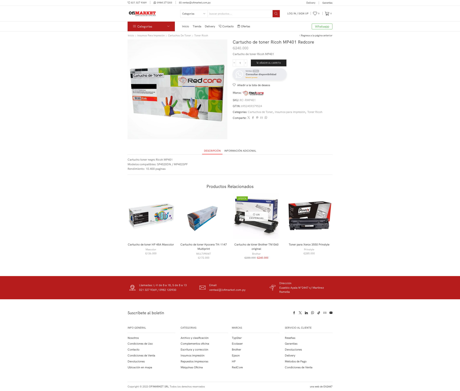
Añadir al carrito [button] (152, 234)
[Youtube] (331, 312)
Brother (256, 253)
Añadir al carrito (270, 63)
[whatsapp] (265, 117)
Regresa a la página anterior (316, 35)
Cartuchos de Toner (179, 35)
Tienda (197, 26)
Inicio (185, 26)
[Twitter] (249, 117)
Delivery (310, 2)
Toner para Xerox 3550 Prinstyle (309, 244)
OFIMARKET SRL (159, 386)
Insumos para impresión (151, 35)
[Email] (324, 312)
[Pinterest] (257, 117)
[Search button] (276, 13)
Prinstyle (309, 249)
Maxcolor (151, 249)
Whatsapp (322, 26)
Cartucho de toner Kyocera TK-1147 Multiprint (203, 247)
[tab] (212, 150)
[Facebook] (253, 117)
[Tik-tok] (318, 312)
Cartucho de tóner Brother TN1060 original (256, 247)
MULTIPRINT (203, 253)
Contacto (228, 26)
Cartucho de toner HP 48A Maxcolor (151, 244)
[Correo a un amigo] (261, 117)
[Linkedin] (306, 312)
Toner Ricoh (201, 35)
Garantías (327, 2)
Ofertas (245, 26)
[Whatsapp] (312, 312)
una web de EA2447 (321, 386)
